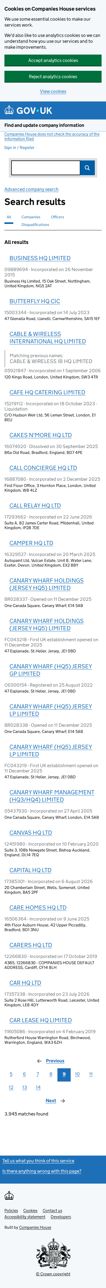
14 (38, 1087)
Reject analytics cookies (53, 76)
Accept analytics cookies (53, 60)
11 (91, 1074)
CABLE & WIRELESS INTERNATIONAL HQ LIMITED (47, 337)
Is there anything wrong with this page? (41, 1171)
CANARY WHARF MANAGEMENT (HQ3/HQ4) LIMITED (51, 796)
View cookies (53, 91)
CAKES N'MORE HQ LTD (40, 435)
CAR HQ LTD (25, 982)
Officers (57, 217)
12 (11, 1087)
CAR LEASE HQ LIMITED (40, 1020)
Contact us (52, 1210)
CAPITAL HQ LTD (30, 870)
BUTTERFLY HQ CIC (34, 301)
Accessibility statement (24, 1216)
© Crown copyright (53, 1273)
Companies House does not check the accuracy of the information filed (52, 136)
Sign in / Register (19, 147)
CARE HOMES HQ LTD (38, 907)
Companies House (35, 1227)
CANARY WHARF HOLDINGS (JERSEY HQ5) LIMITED (46, 584)
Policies (11, 1210)
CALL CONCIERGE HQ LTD (43, 467)
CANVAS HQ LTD (30, 832)
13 (24, 1087)
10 (77, 1074)
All (9, 217)
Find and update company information (44, 125)
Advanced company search (31, 189)
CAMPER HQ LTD (31, 543)
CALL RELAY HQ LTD (35, 505)
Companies (30, 217)
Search (87, 167)
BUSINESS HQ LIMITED (40, 258)
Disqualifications (35, 224)
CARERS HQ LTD (30, 945)
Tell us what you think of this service (38, 1161)
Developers (61, 1216)
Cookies (30, 1210)
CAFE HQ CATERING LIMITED (47, 392)
